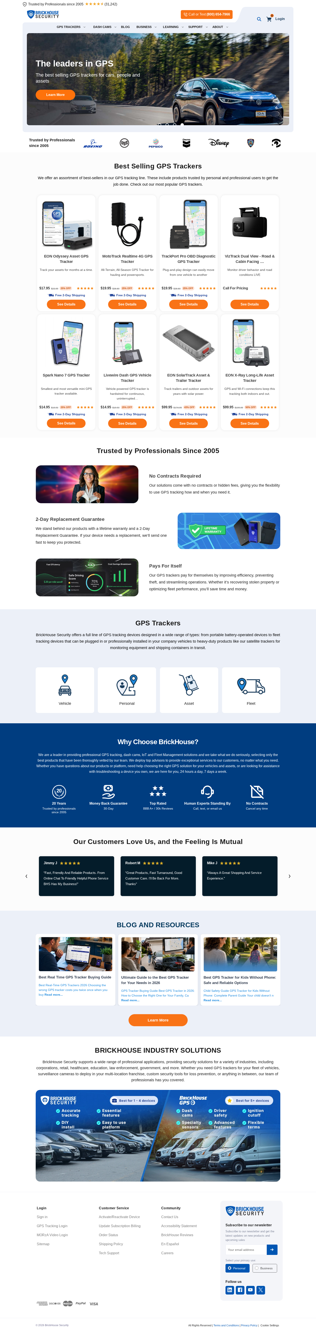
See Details (188, 423)
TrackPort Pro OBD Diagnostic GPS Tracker (188, 259)
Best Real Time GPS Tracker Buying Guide (75, 977)
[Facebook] (240, 1290)
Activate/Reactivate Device (119, 1217)
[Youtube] (250, 1290)
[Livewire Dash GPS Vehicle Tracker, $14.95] (127, 343)
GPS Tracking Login (52, 1226)
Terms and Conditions (226, 1325)
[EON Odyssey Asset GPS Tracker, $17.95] (66, 224)
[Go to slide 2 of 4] (167, 125)
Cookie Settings (270, 1325)
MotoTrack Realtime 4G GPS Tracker (127, 259)
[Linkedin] (229, 1290)
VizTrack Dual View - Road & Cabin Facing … (250, 259)
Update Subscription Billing (120, 1226)
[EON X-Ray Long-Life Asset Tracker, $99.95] (250, 343)
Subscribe (272, 1250)
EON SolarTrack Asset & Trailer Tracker (188, 378)
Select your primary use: (240, 1260)
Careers (167, 1253)
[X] (260, 1290)
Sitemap (43, 1244)
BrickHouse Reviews (177, 1235)
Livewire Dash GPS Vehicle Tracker (127, 378)
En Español (170, 1244)
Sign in (42, 1217)
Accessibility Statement (179, 1226)
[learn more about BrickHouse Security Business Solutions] (158, 1136)
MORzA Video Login (52, 1235)
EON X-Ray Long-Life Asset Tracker (249, 378)
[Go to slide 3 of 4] (174, 125)
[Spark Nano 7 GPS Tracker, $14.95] (66, 343)
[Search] (258, 19)
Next (289, 876)
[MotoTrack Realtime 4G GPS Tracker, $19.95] (127, 224)
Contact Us (169, 1217)
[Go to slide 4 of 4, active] (182, 125)
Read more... (53, 994)
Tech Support (109, 1253)
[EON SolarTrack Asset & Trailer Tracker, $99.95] (188, 343)
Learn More (55, 95)
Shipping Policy (111, 1244)
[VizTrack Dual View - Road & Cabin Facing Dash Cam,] (250, 224)
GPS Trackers (158, 623)
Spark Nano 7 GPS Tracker (66, 375)
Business (266, 1268)
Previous (26, 876)
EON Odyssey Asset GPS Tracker (66, 259)
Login (280, 19)
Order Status (108, 1235)
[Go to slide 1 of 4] (159, 125)
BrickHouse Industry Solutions (158, 1050)
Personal (239, 1268)
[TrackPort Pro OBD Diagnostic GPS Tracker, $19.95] (188, 224)
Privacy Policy (249, 1325)
